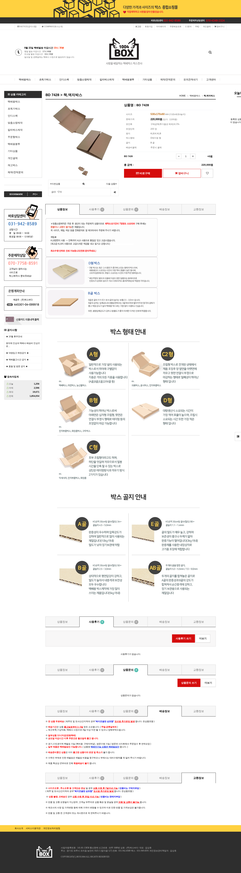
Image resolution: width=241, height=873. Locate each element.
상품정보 (62, 209)
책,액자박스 (209, 96)
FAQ (197, 26)
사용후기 (96, 209)
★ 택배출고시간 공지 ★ (17, 359)
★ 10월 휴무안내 (14, 336)
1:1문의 (188, 26)
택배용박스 (25, 79)
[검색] (210, 52)
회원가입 (149, 26)
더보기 (203, 638)
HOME (182, 96)
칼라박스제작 (107, 79)
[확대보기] (83, 184)
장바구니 (220, 26)
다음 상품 (110, 184)
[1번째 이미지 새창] (83, 171)
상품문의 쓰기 (189, 682)
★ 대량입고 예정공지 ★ (17, 353)
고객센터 (211, 79)
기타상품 (147, 79)
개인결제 (207, 26)
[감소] (178, 156)
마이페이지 (161, 26)
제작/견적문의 (167, 79)
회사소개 (19, 828)
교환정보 (198, 209)
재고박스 (13, 165)
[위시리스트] (207, 173)
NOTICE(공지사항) (28, 26)
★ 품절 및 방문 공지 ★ (17, 366)
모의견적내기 (190, 79)
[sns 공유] (115, 192)
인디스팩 (64, 79)
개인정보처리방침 (51, 828)
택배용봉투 (128, 79)
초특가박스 (45, 79)
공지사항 (12, 330)
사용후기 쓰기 (183, 638)
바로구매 (144, 173)
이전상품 (55, 184)
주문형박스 (14, 136)
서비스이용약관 (33, 828)
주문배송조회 (175, 26)
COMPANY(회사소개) (53, 26)
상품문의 (130, 209)
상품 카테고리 (18, 94)
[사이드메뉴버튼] (238, 436)
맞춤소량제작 (84, 79)
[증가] (192, 156)
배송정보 (164, 209)
